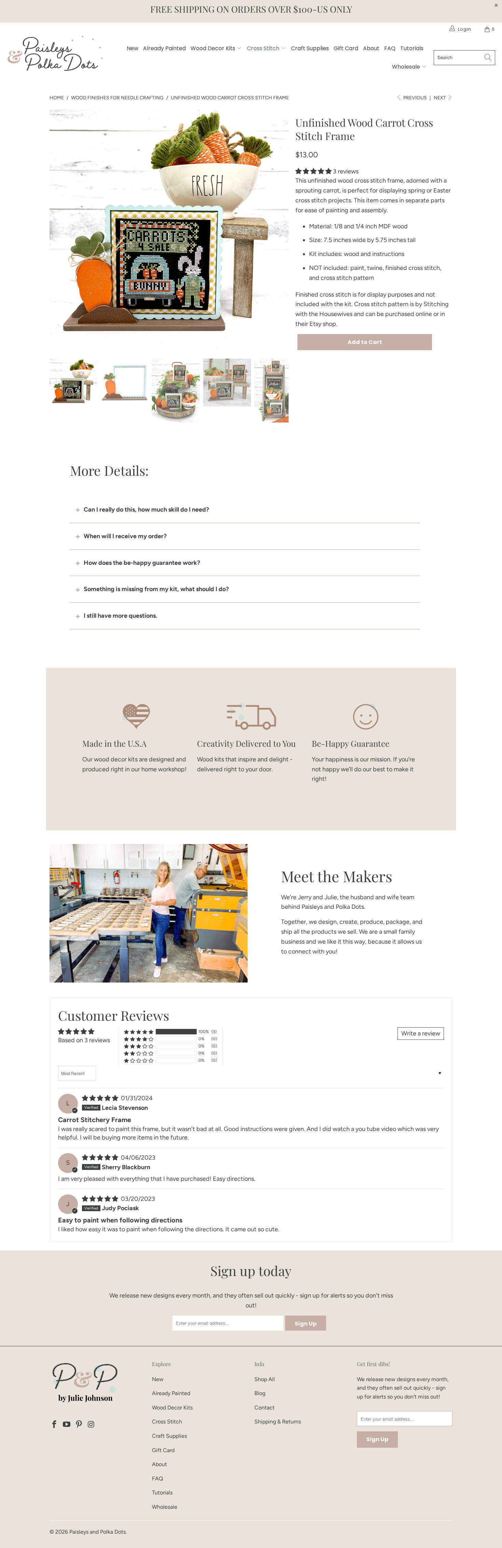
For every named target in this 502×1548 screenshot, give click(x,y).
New (132, 48)
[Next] (283, 229)
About (371, 48)
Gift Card (346, 48)
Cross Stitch (264, 48)
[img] (100, 1098)
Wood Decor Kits (214, 48)
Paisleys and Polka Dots (97, 1532)
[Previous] (54, 229)
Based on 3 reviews (84, 1040)
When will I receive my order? (125, 536)
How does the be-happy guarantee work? (142, 563)
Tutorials (411, 48)
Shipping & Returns (277, 1421)
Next (440, 98)
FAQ (389, 48)
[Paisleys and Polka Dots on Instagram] (91, 1424)
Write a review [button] (420, 1033)
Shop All (264, 1379)
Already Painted (164, 48)
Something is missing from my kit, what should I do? (156, 589)
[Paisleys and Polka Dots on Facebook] (55, 1424)
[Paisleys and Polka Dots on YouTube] (67, 1424)
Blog (259, 1393)
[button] (313, 171)
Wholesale (406, 67)
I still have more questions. (120, 615)
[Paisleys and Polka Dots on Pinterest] (79, 1424)
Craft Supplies (310, 48)
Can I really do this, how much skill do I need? (146, 509)
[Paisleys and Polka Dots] (54, 55)
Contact (264, 1407)
